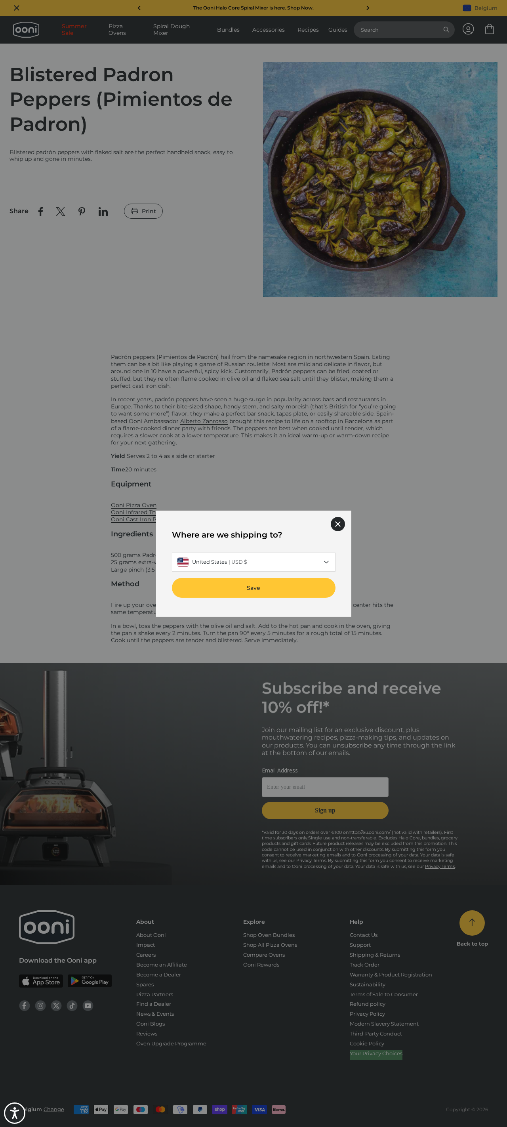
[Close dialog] (338, 524)
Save (253, 587)
